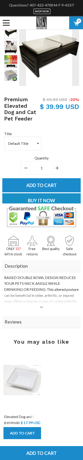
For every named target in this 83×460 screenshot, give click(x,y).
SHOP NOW (42, 11)
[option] (11, 32)
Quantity (42, 158)
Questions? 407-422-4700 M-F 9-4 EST (41, 5)
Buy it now (41, 200)
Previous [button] (22, 56)
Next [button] (75, 56)
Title (8, 133)
